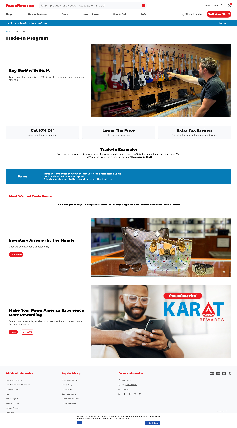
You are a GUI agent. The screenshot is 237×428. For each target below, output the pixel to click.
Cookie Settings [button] (154, 423)
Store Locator (194, 14)
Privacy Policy (67, 385)
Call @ (129, 385)
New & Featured (37, 14)
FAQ (143, 14)
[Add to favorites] (223, 6)
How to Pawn (91, 14)
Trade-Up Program (12, 403)
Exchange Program (12, 408)
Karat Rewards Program (14, 380)
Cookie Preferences (69, 403)
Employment (10, 413)
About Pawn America (13, 389)
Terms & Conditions (69, 394)
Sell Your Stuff (219, 14)
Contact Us (125, 389)
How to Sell (119, 14)
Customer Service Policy (70, 380)
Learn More (223, 23)
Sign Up (13, 332)
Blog (7, 394)
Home (8, 31)
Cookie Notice (67, 389)
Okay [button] (79, 422)
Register (215, 5)
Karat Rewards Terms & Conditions (18, 385)
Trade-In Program (12, 399)
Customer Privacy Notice (70, 399)
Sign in (207, 5)
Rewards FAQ (27, 332)
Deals (65, 14)
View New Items (16, 255)
